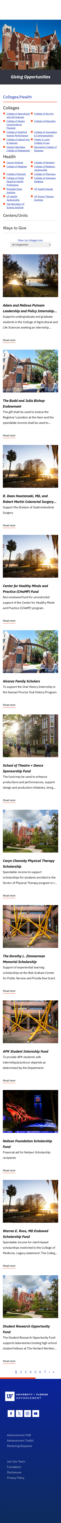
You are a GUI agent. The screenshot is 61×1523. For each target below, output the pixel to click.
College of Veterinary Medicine (45, 180)
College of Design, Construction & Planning (16, 124)
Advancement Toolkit (20, 1440)
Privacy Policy (15, 1478)
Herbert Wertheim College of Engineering (18, 149)
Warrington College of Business (45, 149)
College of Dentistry (44, 162)
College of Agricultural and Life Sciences (18, 115)
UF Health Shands (43, 189)
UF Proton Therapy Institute (44, 198)
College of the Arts (44, 113)
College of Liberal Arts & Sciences (18, 141)
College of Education (45, 121)
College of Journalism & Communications (45, 134)
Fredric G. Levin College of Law (42, 141)
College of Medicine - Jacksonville (45, 168)
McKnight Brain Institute (14, 191)
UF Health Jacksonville (13, 198)
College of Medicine (17, 166)
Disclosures (14, 1472)
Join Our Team (16, 1461)
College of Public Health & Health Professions (15, 181)
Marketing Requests (19, 1446)
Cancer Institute (15, 162)
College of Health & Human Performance (17, 134)
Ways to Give (14, 227)
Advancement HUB (19, 1435)
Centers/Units (15, 215)
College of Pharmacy (45, 174)
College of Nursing (16, 174)
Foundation (14, 1467)
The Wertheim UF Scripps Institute (16, 206)
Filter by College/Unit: (30, 240)
